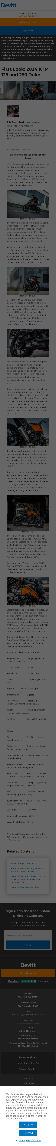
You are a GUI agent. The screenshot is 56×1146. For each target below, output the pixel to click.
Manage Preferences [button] (30, 1140)
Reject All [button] (28, 1133)
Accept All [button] (28, 1124)
